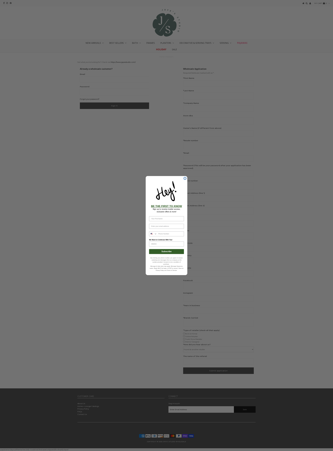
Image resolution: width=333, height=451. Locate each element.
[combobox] (153, 233)
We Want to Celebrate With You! (160, 240)
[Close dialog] (185, 178)
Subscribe (166, 251)
